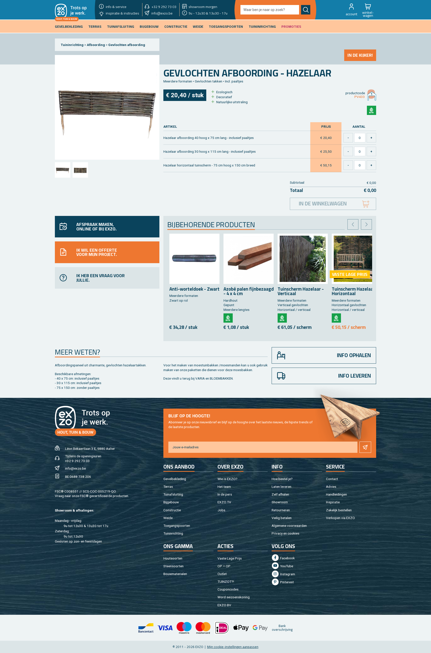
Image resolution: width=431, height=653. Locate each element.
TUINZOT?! (225, 582)
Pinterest (286, 582)
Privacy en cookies (285, 533)
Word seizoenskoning (233, 597)
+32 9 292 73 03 (77, 461)
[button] (351, 9)
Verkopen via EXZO (340, 518)
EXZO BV (224, 605)
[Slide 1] (62, 170)
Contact (332, 479)
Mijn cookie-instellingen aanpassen (232, 647)
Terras (168, 487)
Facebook (287, 558)
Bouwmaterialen (175, 574)
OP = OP (223, 566)
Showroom (280, 502)
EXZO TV (224, 502)
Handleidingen (336, 494)
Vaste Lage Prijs (229, 558)
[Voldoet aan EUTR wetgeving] (371, 110)
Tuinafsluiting (173, 494)
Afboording (96, 45)
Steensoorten (173, 566)
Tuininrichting (72, 45)
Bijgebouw (171, 502)
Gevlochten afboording (126, 45)
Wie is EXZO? (227, 479)
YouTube (286, 566)
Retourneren (281, 510)
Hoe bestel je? (282, 479)
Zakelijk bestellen (339, 510)
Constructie (172, 510)
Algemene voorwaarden (289, 526)
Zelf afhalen (280, 494)
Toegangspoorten (176, 526)
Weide (168, 518)
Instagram (287, 574)
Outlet (222, 574)
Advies (331, 487)
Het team (224, 487)
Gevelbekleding (174, 479)
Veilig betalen (282, 518)
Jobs (221, 510)
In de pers (224, 494)
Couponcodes (227, 589)
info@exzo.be (75, 468)
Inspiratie (333, 502)
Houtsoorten (172, 558)
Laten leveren (281, 487)
